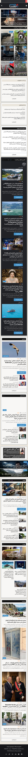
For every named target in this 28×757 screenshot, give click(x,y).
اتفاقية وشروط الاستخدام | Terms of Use (14, 750)
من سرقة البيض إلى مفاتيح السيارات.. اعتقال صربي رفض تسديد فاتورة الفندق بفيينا (15, 500)
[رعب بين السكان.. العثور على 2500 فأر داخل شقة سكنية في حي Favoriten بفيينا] (14, 553)
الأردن (11, 47)
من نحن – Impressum (7, 748)
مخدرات (11, 31)
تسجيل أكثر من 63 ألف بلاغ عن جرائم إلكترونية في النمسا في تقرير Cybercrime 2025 (10, 530)
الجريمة (25, 470)
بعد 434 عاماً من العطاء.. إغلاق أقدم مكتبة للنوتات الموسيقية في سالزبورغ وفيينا (10, 431)
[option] (14, 17)
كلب (25, 31)
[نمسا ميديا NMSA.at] (14, 6)
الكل (10, 159)
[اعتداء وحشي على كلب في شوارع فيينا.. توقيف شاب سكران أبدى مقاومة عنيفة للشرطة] (20, 37)
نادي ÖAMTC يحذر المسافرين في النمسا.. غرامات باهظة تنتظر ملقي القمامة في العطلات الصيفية (11, 537)
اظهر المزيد (14, 98)
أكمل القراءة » (18, 197)
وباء (25, 47)
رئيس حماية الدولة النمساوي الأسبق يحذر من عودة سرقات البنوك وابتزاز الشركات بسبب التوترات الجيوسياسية (10, 385)
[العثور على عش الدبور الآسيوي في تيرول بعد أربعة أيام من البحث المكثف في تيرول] (20, 68)
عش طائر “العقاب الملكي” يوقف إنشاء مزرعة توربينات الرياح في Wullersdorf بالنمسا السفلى (15, 362)
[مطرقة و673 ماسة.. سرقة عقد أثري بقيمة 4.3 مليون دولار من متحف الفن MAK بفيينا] (20, 565)
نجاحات (25, 462)
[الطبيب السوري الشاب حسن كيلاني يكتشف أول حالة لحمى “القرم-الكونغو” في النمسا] (14, 465)
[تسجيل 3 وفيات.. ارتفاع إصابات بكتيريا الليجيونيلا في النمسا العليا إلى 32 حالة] (20, 53)
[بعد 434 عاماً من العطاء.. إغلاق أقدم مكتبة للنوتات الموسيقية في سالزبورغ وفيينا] (22, 429)
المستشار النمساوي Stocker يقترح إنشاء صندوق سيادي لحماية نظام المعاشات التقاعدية (10, 379)
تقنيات (9, 480)
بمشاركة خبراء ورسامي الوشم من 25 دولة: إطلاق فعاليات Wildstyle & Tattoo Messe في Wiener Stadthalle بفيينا (15, 24)
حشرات (24, 62)
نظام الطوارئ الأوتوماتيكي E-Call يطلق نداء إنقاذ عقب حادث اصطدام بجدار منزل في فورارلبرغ (13, 254)
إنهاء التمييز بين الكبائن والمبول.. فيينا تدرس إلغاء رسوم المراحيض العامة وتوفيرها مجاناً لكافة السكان (10, 515)
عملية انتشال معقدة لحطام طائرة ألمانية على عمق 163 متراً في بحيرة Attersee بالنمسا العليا (13, 322)
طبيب (11, 62)
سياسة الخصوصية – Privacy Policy (18, 748)
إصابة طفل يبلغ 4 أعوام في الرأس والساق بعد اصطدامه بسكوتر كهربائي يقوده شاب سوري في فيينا (14, 416)
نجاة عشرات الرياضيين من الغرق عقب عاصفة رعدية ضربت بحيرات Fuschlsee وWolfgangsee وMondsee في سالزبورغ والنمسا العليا (13, 222)
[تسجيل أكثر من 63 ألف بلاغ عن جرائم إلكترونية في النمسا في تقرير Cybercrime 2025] (22, 529)
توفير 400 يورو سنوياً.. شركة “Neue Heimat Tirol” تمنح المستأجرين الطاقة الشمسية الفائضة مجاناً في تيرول (20, 592)
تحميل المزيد (14, 390)
